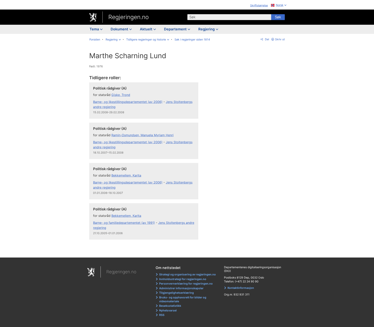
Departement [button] (175, 29)
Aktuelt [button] (146, 29)
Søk (278, 17)
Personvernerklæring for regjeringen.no (186, 283)
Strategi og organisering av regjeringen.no (187, 274)
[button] (113, 39)
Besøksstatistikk (170, 305)
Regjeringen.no (128, 16)
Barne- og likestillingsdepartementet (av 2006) (127, 102)
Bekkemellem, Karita (126, 175)
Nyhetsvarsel (168, 310)
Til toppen (146, 252)
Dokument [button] (120, 29)
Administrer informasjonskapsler (181, 288)
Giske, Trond (120, 95)
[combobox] (229, 17)
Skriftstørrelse (259, 5)
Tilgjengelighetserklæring (176, 292)
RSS (161, 314)
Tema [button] (95, 29)
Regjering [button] (206, 29)
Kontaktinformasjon (241, 287)
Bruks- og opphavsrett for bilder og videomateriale (182, 299)
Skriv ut (280, 39)
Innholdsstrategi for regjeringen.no (182, 279)
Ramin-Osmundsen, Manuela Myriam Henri (142, 135)
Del (266, 39)
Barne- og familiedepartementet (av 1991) (124, 223)
